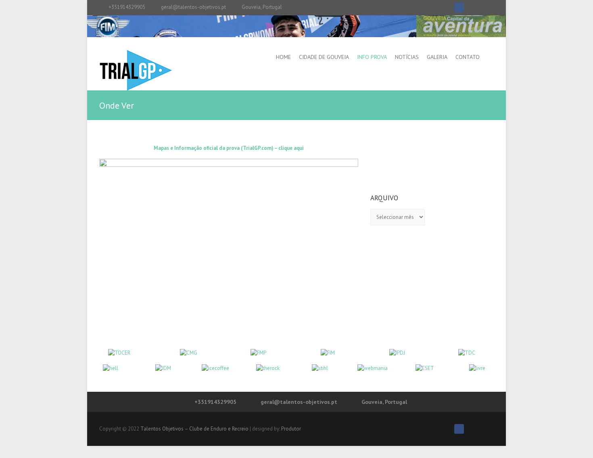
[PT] (471, 7)
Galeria (437, 57)
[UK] (486, 7)
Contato (467, 57)
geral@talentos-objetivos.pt (193, 7)
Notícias (407, 57)
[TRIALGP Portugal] (135, 70)
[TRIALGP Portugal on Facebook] (459, 7)
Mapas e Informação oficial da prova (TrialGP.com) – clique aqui (229, 148)
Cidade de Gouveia (324, 57)
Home (283, 57)
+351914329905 (127, 7)
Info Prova (372, 57)
